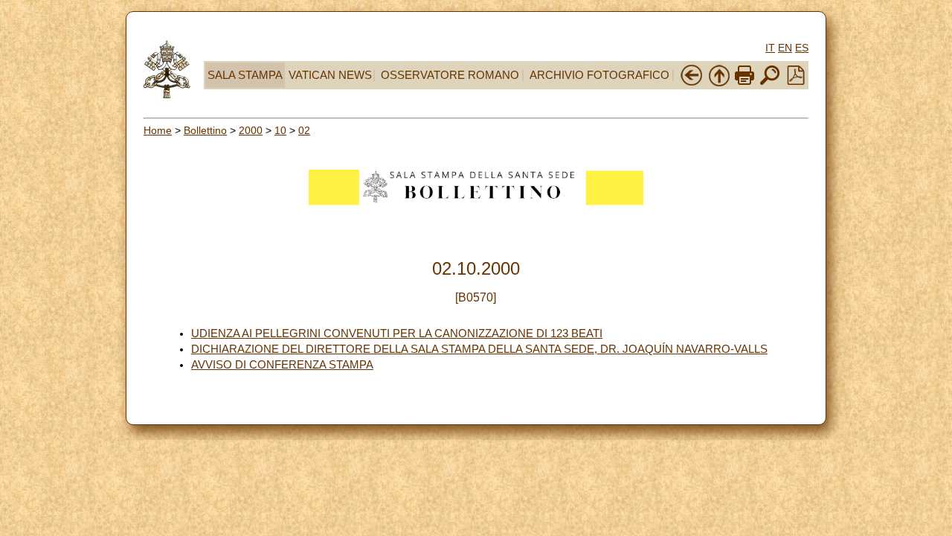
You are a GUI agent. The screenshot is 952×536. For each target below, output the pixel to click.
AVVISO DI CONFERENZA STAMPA (282, 365)
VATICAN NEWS (330, 75)
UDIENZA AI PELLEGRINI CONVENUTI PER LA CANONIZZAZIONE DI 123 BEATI (396, 333)
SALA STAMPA (245, 75)
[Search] (770, 83)
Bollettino (205, 130)
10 (280, 130)
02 (304, 130)
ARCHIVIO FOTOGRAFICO (599, 75)
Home (158, 130)
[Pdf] (795, 81)
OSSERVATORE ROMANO (450, 75)
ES (801, 48)
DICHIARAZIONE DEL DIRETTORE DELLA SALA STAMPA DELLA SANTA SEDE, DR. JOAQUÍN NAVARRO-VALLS (479, 349)
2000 (251, 130)
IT (770, 48)
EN (785, 48)
